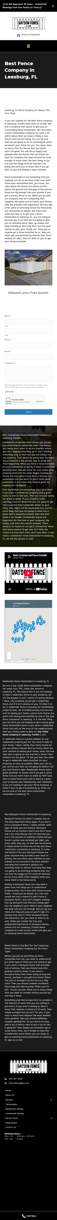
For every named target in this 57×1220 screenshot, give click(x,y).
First (6, 326)
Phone (8, 340)
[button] (51, 1100)
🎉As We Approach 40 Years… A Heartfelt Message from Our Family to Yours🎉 (28, 6)
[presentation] (25, 400)
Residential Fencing (14, 1109)
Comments (10, 363)
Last (6, 335)
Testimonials (11, 1104)
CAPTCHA (9, 392)
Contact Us (10, 1127)
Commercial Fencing (14, 1113)
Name (8, 316)
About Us (9, 1095)
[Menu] (28, 46)
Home (8, 1090)
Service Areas (11, 1118)
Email (8, 351)
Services (9, 1100)
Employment (11, 1123)
